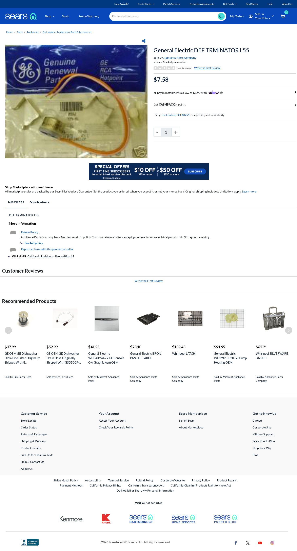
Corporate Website (173, 480)
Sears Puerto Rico (264, 441)
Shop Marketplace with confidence (29, 187)
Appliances (32, 32)
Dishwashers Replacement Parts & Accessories (67, 32)
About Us (27, 468)
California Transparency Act (146, 485)
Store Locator (29, 420)
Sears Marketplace (193, 413)
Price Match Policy (66, 480)
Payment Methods (71, 485)
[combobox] (167, 16)
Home (9, 32)
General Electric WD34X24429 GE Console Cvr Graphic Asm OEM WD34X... (106, 358)
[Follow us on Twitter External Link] (248, 542)
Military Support (263, 434)
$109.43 (178, 347)
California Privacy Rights (105, 485)
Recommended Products (29, 301)
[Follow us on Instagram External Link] (272, 542)
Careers (257, 420)
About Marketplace (191, 427)
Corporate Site (262, 427)
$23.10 (135, 347)
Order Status (29, 427)
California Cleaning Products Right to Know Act (201, 485)
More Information (22, 223)
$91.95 (219, 347)
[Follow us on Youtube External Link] (260, 542)
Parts (19, 32)
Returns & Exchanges (34, 434)
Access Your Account (112, 420)
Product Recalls (31, 448)
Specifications (39, 202)
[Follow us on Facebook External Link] (236, 542)
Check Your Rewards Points (116, 427)
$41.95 (93, 347)
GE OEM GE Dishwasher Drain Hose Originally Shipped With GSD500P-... (63, 358)
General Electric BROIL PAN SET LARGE (145, 356)
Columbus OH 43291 (176, 115)
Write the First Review (207, 68)
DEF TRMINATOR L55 (24, 215)
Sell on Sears (187, 420)
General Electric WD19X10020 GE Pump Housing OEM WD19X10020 (230, 358)
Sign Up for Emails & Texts (37, 455)
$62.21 (261, 347)
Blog (255, 455)
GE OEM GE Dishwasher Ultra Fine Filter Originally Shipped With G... (22, 358)
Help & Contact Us (32, 461)
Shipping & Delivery (33, 441)
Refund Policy (144, 480)
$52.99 (52, 347)
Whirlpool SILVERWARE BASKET (272, 356)
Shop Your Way (262, 448)
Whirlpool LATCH (183, 353)
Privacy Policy (201, 480)
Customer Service (34, 413)
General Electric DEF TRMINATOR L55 (201, 50)
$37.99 (10, 347)
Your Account (109, 413)
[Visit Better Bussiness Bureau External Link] (30, 542)
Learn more (249, 191)
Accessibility (93, 480)
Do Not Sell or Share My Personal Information (145, 490)
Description (16, 201)
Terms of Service (118, 480)
